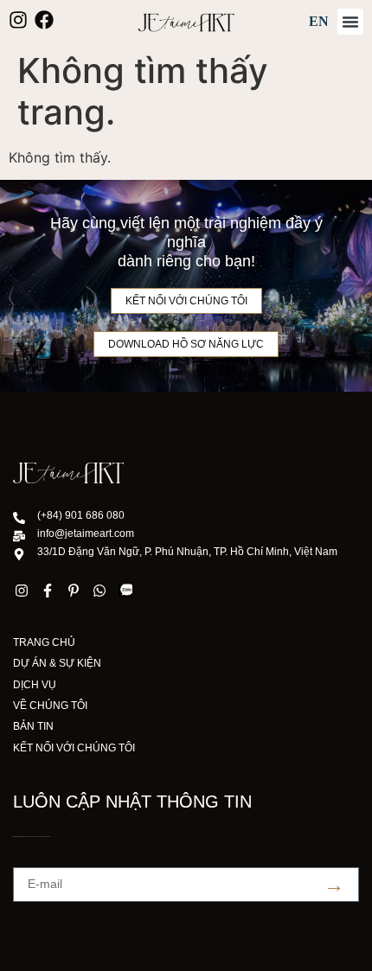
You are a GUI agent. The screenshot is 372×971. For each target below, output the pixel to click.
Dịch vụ (34, 685)
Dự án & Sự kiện (57, 663)
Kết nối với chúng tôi (74, 748)
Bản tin (33, 726)
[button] (350, 22)
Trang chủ (44, 642)
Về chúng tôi (50, 706)
